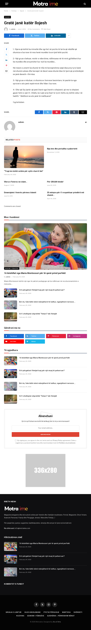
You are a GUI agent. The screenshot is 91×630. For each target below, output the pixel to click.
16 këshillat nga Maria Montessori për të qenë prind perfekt (35, 273)
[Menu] (6, 3)
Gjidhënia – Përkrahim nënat (61, 616)
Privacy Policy (57, 440)
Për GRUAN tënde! (55, 182)
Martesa (66, 612)
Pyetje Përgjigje (51, 612)
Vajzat (7, 17)
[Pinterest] (6, 65)
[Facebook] (6, 49)
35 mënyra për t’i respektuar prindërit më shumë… (65, 193)
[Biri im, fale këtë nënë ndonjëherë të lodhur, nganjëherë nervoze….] (10, 304)
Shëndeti (78, 612)
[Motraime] (45, 4)
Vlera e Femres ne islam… (15, 182)
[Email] (6, 71)
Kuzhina (20, 616)
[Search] (84, 3)
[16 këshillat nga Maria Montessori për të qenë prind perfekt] (45, 246)
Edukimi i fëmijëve (11, 268)
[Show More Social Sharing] (69, 36)
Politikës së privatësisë (67, 443)
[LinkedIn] (6, 60)
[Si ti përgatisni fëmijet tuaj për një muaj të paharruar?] (10, 293)
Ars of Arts (57, 622)
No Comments (35, 29)
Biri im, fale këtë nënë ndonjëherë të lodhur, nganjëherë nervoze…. (47, 302)
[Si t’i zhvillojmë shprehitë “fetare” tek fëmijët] (10, 316)
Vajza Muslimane (32, 612)
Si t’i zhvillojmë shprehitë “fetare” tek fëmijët (38, 314)
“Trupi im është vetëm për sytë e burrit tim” (23, 171)
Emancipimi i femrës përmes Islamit (20, 192)
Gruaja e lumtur (14, 612)
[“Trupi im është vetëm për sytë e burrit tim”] (24, 157)
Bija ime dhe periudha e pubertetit (62, 149)
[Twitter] (6, 54)
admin (13, 29)
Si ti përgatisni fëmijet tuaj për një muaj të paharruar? (42, 290)
